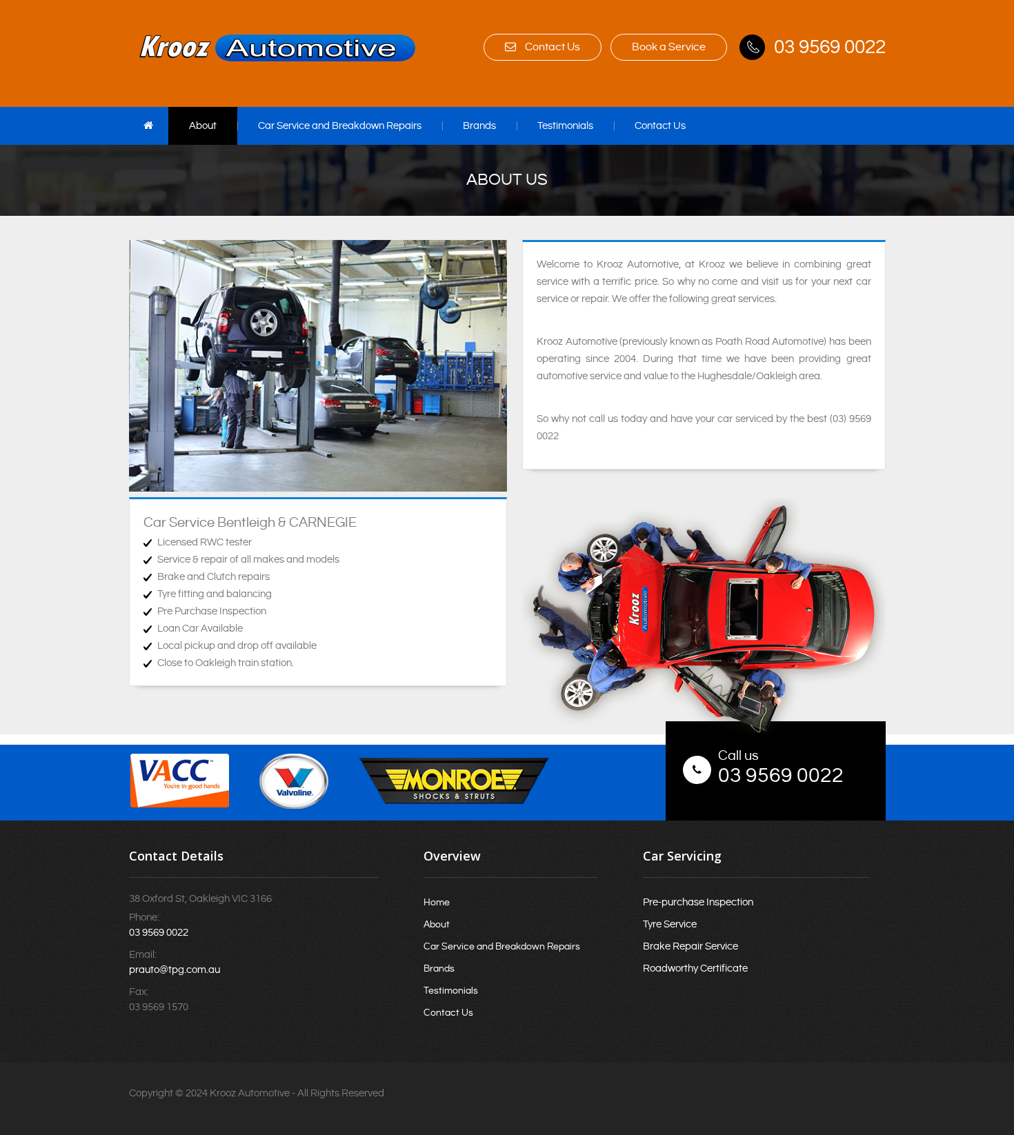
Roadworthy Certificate (695, 968)
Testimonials (565, 126)
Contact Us (551, 47)
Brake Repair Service (690, 946)
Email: (143, 955)
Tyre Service (670, 924)
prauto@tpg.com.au (174, 970)
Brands (479, 126)
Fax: (138, 992)
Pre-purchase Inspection (698, 902)
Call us (738, 756)
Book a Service (669, 47)
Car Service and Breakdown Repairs (339, 126)
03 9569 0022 (830, 47)
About (203, 126)
